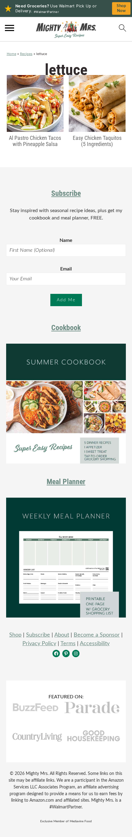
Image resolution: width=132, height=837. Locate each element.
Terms (68, 643)
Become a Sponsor (97, 635)
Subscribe (66, 193)
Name (66, 240)
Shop (15, 635)
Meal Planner (66, 481)
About (61, 635)
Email (66, 268)
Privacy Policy (39, 643)
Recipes (26, 54)
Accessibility (95, 643)
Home (11, 54)
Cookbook (66, 327)
